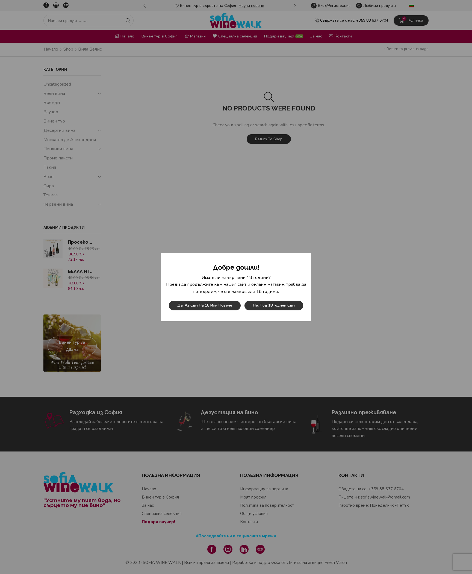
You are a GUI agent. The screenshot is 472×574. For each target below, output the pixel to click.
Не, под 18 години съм (274, 305)
